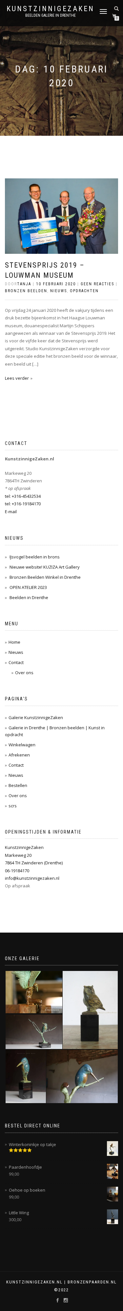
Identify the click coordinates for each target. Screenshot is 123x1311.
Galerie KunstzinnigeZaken (36, 717)
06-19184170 (17, 871)
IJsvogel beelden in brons (35, 557)
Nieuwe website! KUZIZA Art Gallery (45, 567)
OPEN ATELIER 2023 (28, 587)
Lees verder (17, 378)
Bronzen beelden (26, 291)
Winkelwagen (22, 745)
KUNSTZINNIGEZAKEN (50, 9)
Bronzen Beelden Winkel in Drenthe (45, 577)
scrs (13, 806)
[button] (33, 992)
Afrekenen (19, 755)
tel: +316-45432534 (23, 496)
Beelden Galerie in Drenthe (50, 15)
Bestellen (18, 785)
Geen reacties (97, 284)
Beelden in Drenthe (29, 597)
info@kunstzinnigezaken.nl (32, 878)
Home (14, 642)
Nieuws (58, 291)
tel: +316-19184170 (23, 504)
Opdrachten (84, 291)
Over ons (24, 673)
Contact (16, 662)
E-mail (11, 511)
